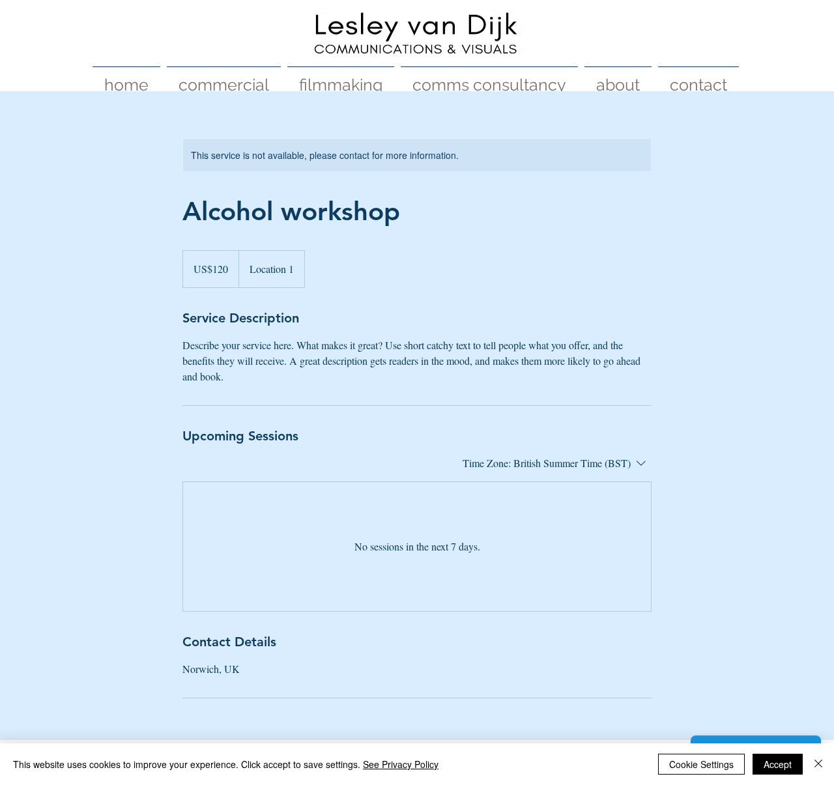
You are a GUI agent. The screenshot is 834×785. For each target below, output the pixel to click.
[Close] (818, 764)
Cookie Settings (701, 764)
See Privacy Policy (401, 764)
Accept (778, 764)
